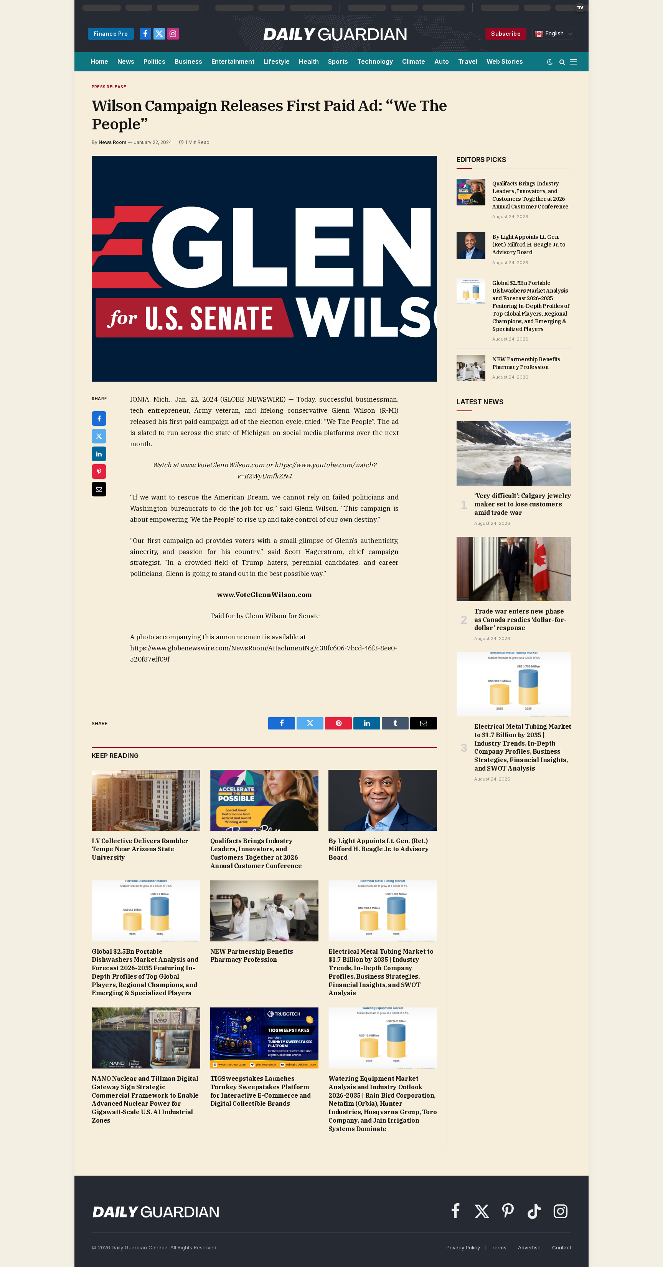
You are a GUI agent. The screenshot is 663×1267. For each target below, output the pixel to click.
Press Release (109, 86)
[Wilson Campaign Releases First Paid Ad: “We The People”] (264, 269)
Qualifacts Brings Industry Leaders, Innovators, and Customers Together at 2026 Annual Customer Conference (256, 853)
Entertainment (232, 61)
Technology (375, 61)
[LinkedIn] (99, 454)
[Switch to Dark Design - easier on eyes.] (549, 62)
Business (188, 61)
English (554, 33)
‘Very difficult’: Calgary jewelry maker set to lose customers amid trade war (522, 504)
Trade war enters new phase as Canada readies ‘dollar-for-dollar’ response (520, 619)
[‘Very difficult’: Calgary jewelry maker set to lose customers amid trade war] (514, 453)
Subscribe (506, 33)
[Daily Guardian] (335, 33)
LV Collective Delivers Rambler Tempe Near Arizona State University (140, 849)
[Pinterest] (99, 471)
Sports (338, 61)
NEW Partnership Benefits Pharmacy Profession (251, 956)
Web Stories (505, 61)
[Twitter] (99, 436)
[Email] (99, 489)
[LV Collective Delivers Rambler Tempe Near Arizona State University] (146, 800)
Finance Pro (111, 33)
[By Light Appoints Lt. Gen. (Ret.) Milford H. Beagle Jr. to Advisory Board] (382, 800)
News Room (112, 142)
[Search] (562, 61)
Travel (467, 61)
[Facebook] (99, 418)
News (125, 61)
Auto (441, 61)
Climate (413, 61)
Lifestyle (277, 61)
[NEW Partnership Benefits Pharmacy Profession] (264, 910)
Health (309, 61)
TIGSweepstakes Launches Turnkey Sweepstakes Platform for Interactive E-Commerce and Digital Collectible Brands (260, 1091)
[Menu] (573, 61)
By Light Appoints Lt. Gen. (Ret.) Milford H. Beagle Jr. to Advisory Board (378, 849)
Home (99, 61)
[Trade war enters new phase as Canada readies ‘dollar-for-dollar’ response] (514, 569)
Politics (154, 61)
